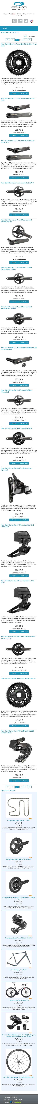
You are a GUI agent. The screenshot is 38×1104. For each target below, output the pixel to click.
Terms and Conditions (10, 1097)
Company (19, 15)
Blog (12, 14)
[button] (26, 21)
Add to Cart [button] (23, 93)
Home (5, 14)
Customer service (28, 14)
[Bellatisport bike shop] (19, 6)
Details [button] (14, 93)
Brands (19, 14)
